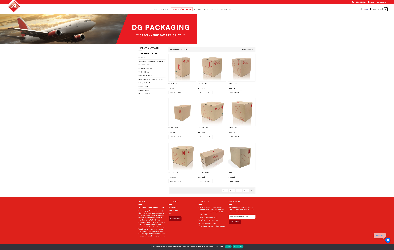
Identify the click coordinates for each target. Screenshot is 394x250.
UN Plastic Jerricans (145, 68)
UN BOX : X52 (173, 172)
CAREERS (214, 9)
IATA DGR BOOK (144, 94)
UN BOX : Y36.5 (203, 172)
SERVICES (197, 9)
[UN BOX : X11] (212, 67)
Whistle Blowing (175, 218)
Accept (228, 247)
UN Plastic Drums (144, 65)
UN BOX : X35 (203, 128)
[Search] (361, 9)
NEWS (206, 9)
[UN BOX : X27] (182, 112)
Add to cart (175, 92)
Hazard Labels (143, 87)
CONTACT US (225, 9)
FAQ (170, 213)
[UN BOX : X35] (212, 112)
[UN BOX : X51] (241, 112)
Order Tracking (174, 210)
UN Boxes (142, 57)
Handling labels (144, 90)
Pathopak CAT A (144, 83)
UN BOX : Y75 (232, 172)
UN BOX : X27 (173, 128)
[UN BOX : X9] (182, 67)
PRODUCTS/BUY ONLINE (181, 9)
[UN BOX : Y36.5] (212, 156)
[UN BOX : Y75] (241, 156)
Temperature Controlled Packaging (151, 61)
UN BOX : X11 (202, 83)
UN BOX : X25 (233, 83)
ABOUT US (165, 9)
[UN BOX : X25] (241, 67)
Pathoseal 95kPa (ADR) (147, 76)
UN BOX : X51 (232, 128)
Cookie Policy (238, 247)
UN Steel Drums (144, 72)
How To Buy (173, 207)
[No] (391, 247)
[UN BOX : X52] (182, 156)
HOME (156, 9)
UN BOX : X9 (172, 83)
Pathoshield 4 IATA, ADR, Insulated (151, 79)
